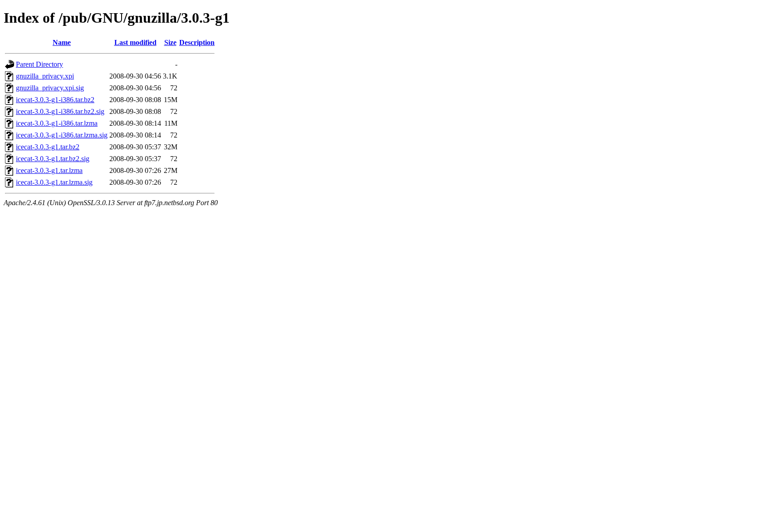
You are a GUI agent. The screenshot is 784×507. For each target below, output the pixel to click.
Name (62, 42)
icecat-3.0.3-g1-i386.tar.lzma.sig (62, 135)
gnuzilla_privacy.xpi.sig (50, 88)
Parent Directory (39, 64)
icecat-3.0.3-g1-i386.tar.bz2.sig (60, 111)
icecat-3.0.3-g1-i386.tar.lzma (57, 123)
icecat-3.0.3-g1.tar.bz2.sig (52, 158)
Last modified (135, 42)
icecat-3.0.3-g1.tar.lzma (49, 170)
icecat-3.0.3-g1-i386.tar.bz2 (55, 99)
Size (170, 42)
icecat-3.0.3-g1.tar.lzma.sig (54, 182)
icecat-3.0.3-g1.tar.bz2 (47, 147)
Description (197, 42)
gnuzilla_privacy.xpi (45, 76)
